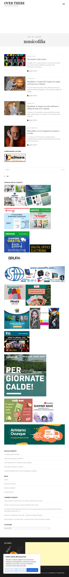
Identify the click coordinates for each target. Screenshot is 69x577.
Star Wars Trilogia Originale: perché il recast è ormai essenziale (23, 509)
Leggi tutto (32, 71)
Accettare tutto (32, 570)
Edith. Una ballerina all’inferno (13, 458)
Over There (14, 3)
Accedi (6, 479)
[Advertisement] (34, 20)
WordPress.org (9, 492)
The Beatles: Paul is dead (36, 59)
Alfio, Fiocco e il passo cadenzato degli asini (28, 501)
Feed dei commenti (9, 488)
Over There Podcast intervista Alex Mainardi (18, 462)
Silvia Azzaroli (8, 501)
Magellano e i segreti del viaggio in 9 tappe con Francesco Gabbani (43, 82)
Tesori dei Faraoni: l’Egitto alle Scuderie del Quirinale (20, 471)
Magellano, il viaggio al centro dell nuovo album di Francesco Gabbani (43, 107)
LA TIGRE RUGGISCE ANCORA (11, 454)
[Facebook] (4, 176)
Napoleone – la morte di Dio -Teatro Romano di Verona (33, 519)
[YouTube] (7, 176)
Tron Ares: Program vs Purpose (13, 467)
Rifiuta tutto (21, 570)
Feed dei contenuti (10, 484)
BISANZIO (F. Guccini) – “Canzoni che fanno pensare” (28, 515)
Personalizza (11, 570)
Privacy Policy (60, 573)
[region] (21, 564)
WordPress (52, 573)
